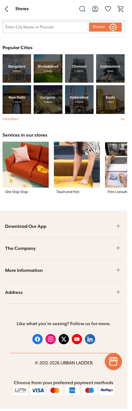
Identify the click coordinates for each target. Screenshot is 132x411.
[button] (6, 10)
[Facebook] (37, 343)
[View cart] (121, 11)
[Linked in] (90, 343)
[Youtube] (77, 343)
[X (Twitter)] (64, 343)
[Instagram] (50, 343)
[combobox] (44, 27)
